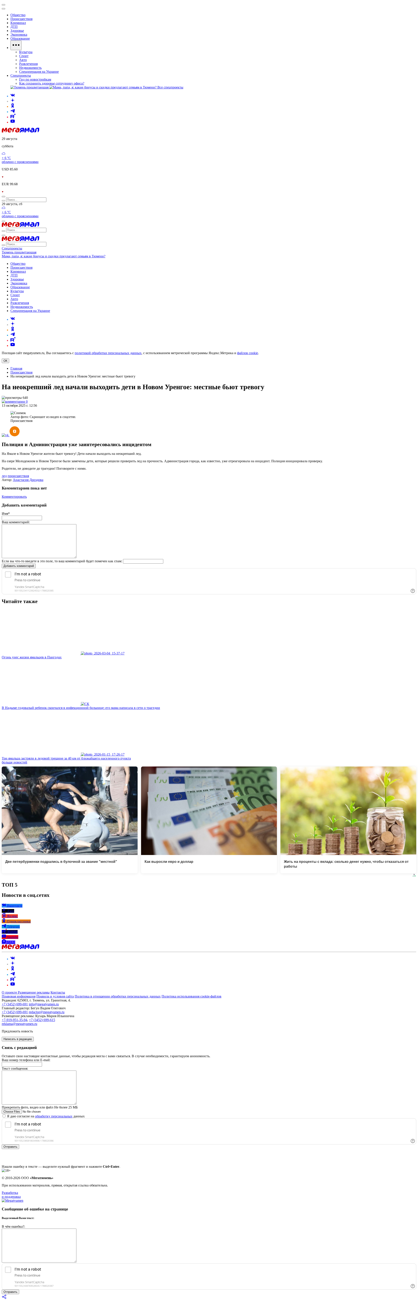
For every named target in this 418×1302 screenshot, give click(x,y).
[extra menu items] (16, 45)
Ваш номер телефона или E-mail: (26, 1060)
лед (4, 476)
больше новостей (14, 762)
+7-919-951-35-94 (14, 1020)
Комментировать (14, 496)
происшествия (18, 476)
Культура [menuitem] (25, 52)
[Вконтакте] (12, 96)
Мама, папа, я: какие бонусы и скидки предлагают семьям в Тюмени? (53, 256)
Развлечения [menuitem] (28, 64)
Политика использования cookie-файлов (191, 996)
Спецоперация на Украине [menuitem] (39, 71)
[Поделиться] (4, 1298)
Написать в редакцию (17, 1039)
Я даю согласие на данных (45, 1116)
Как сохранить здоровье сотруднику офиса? (51, 83)
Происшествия (21, 372)
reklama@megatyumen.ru (19, 1024)
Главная (16, 368)
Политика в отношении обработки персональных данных (118, 996)
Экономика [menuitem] (18, 34)
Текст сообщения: (15, 1068)
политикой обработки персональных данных (108, 353)
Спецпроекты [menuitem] (20, 75)
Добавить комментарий (18, 566)
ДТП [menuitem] (14, 27)
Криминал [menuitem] (18, 23)
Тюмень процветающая (19, 252)
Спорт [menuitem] (24, 56)
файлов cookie (247, 353)
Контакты (58, 992)
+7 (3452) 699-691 (15, 1004)
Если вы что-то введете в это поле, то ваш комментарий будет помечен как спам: (62, 561)
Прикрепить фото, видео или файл (40, 1107)
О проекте (10, 992)
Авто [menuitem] (23, 60)
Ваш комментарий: (16, 522)
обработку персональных (53, 1116)
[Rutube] (12, 117)
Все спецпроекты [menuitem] (170, 87)
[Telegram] (12, 112)
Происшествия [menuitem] (21, 19)
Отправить (10, 1146)
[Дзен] (12, 101)
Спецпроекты (12, 248)
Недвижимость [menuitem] (30, 68)
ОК (5, 360)
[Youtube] (12, 122)
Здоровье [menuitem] (17, 30)
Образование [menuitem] (20, 38)
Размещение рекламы (34, 992)
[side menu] (3, 8)
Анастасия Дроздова (28, 480)
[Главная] (20, 131)
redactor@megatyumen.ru (46, 1012)
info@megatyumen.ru (44, 1004)
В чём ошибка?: (13, 1226)
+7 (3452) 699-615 (42, 1020)
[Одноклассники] (12, 106)
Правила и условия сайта (55, 996)
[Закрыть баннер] (3, 4)
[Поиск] (3, 196)
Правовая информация (18, 996)
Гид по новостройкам (35, 79)
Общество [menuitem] (17, 15)
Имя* (6, 513)
